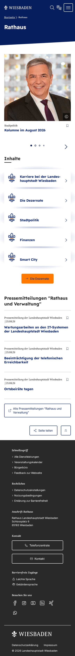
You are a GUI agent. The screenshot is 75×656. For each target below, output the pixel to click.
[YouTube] (33, 603)
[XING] (51, 603)
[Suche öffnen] (52, 7)
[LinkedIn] (42, 603)
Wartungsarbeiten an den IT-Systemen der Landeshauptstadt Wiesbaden (36, 329)
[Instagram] (24, 603)
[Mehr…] (66, 181)
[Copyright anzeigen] (66, 116)
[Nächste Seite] (66, 147)
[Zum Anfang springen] (66, 430)
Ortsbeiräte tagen (18, 389)
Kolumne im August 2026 (25, 130)
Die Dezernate (31, 200)
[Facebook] (15, 603)
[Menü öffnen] (68, 7)
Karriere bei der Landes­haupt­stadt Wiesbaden (40, 178)
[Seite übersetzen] (59, 7)
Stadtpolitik (29, 220)
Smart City (29, 259)
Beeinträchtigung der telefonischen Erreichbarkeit (33, 360)
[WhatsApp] (15, 613)
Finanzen (27, 240)
